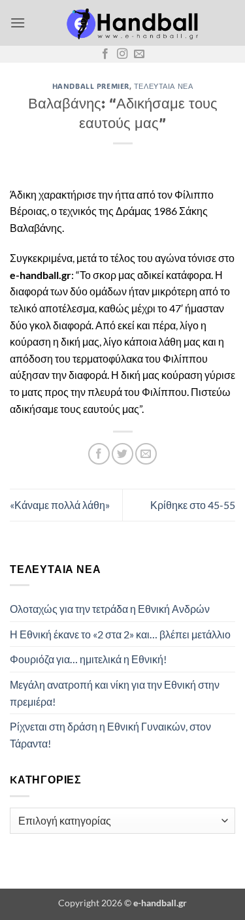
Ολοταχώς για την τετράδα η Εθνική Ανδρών (110, 608)
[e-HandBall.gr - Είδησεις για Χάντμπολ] (130, 23)
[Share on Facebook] (99, 454)
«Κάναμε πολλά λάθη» (60, 505)
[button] (17, 23)
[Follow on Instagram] (122, 54)
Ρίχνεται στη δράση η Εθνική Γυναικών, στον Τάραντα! (110, 734)
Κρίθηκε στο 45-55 (192, 505)
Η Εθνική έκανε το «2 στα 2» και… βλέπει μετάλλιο (120, 634)
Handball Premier (90, 86)
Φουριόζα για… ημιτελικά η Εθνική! (88, 659)
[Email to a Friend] (146, 454)
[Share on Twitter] (122, 454)
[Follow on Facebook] (105, 54)
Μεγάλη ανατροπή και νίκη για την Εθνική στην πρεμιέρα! (115, 693)
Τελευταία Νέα (163, 86)
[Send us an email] (139, 54)
